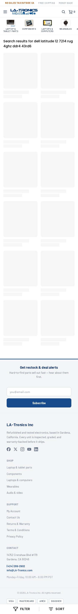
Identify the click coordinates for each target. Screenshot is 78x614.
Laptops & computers (19, 480)
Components (14, 473)
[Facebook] (9, 449)
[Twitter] (15, 449)
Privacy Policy (15, 536)
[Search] (63, 12)
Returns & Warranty (18, 523)
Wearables (13, 486)
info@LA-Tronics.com (19, 570)
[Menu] (5, 12)
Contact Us (13, 517)
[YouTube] (29, 449)
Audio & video (15, 492)
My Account (13, 511)
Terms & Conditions (18, 530)
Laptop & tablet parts (19, 467)
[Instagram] (22, 449)
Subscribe (39, 403)
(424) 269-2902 (16, 566)
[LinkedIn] (36, 449)
